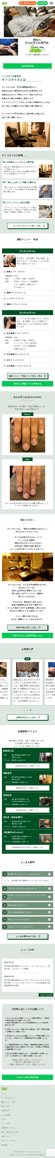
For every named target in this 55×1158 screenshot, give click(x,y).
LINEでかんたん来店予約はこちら (27, 635)
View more (44, 995)
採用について (6, 1136)
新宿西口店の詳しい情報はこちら (27, 766)
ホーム (3, 1093)
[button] (21, 710)
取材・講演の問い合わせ (10, 1132)
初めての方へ (6, 1106)
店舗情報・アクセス (8, 1128)
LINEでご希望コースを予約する (27, 384)
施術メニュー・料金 (8, 1102)
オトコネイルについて (9, 1098)
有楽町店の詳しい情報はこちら (27, 810)
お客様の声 (5, 1110)
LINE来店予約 (27, 66)
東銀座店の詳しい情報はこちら (27, 788)
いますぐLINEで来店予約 (27, 1077)
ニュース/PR (5, 1123)
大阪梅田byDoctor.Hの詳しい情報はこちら (27, 847)
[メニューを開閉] (51, 3)
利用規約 (4, 1145)
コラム (3, 1119)
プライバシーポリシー (9, 1140)
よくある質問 (6, 1115)
